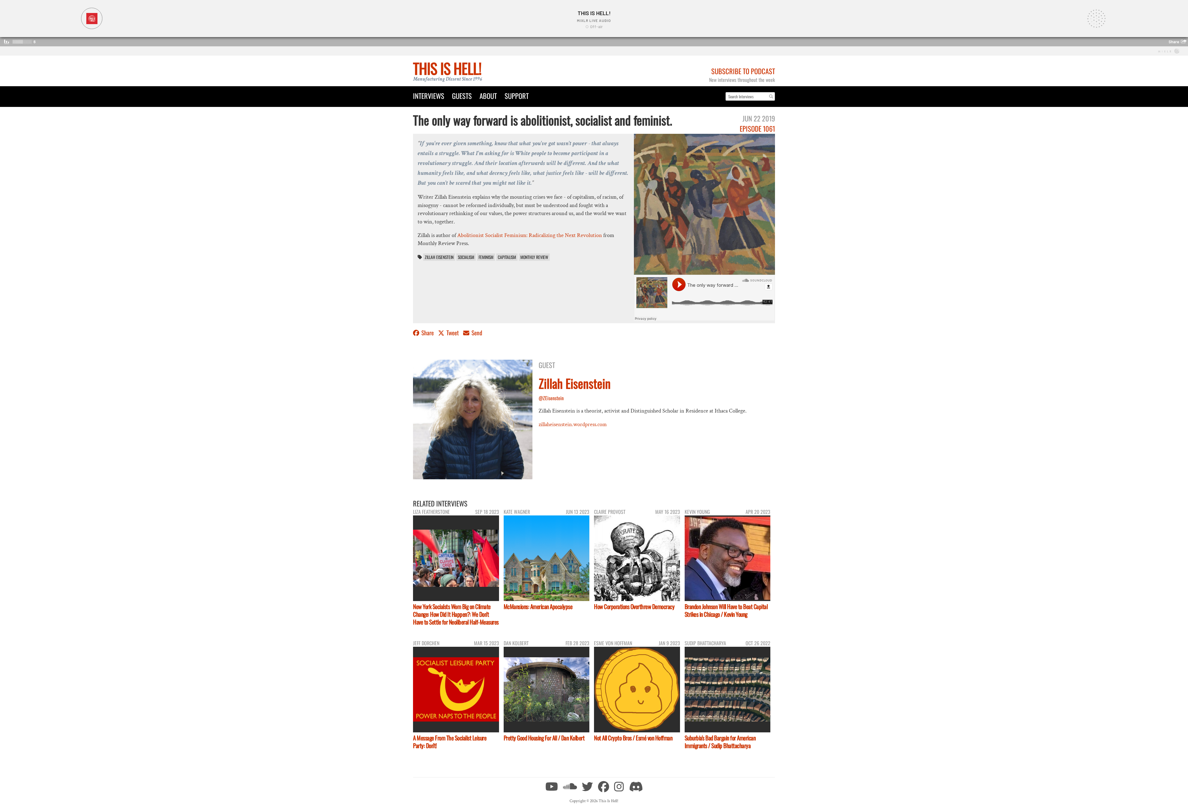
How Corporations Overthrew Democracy (634, 606)
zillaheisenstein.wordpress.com (573, 424)
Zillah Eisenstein (439, 257)
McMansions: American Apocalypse (538, 606)
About (488, 96)
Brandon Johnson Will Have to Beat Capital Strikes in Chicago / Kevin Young (726, 610)
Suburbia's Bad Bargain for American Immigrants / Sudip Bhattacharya (720, 741)
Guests (462, 96)
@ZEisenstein (551, 398)
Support (517, 96)
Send (476, 332)
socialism (466, 257)
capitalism (507, 257)
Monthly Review (534, 257)
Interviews (428, 96)
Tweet (452, 332)
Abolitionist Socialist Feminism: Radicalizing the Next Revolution (529, 235)
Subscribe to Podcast (743, 71)
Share (427, 332)
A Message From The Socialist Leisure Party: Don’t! (449, 741)
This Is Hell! (447, 68)
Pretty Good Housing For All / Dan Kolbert (544, 737)
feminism (486, 257)
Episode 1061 (757, 128)
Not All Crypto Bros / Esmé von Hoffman (633, 737)
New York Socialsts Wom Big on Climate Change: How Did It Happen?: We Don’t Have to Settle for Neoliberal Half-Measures (456, 614)
